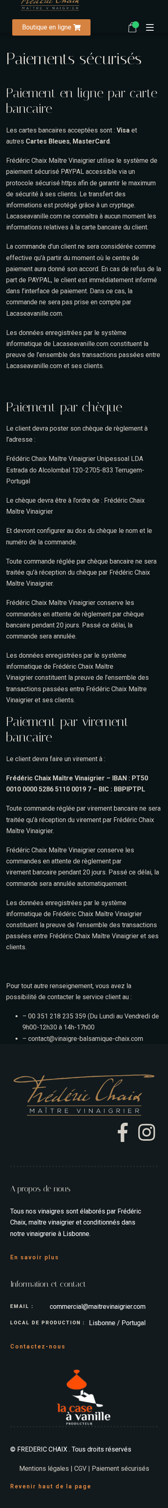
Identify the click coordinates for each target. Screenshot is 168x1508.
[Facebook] (126, 1132)
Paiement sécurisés (120, 1468)
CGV (80, 1468)
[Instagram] (147, 1132)
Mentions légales (44, 1468)
